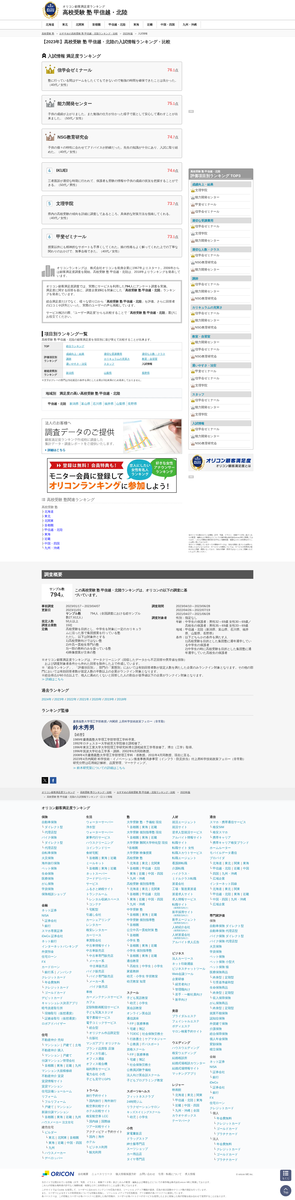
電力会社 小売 (95, 1074)
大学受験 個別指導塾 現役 (144, 832)
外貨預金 (48, 951)
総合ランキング (75, 346)
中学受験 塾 (135, 909)
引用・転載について (170, 1174)
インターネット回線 (223, 883)
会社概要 (83, 1174)
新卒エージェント (184, 921)
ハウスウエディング (185, 1048)
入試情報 (198, 423)
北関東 (49, 520)
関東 (199, 1095)
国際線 (105, 1121)
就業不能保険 (219, 1013)
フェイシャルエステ (185, 1021)
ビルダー (51, 1132)
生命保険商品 (219, 987)
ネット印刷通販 (182, 963)
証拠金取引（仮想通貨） (61, 1018)
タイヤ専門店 (136, 1159)
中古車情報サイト (98, 945)
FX (44, 961)
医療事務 (143, 1023)
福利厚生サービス (98, 1069)
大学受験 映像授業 (139, 852)
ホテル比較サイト (98, 1111)
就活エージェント (184, 822)
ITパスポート (151, 1044)
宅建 (133, 1028)
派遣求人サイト (182, 894)
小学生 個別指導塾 (139, 950)
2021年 (84, 699)
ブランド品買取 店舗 (100, 1048)
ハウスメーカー (55, 1153)
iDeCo (214, 1082)
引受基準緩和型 (223, 982)
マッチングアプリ (184, 1073)
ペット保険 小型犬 (222, 961)
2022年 (72, 699)
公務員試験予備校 (139, 1070)
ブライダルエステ (184, 1016)
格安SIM (218, 827)
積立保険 (216, 1049)
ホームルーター (220, 848)
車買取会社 (93, 940)
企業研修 (178, 979)
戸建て (67, 1045)
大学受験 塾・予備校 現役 (144, 822)
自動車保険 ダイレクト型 (227, 926)
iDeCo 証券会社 (52, 936)
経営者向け (182, 984)
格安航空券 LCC (97, 1116)
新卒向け (181, 999)
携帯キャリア (222, 837)
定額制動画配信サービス (102, 1007)
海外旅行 (110, 1100)
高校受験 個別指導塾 (141, 883)
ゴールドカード (55, 992)
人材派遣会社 (181, 936)
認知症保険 (217, 1018)
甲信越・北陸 (53, 529)
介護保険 (216, 1028)
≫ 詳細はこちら (53, 679)
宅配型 (93, 909)
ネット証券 (49, 910)
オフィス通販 (95, 1058)
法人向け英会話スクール (143, 1075)
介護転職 (178, 868)
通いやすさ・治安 (76, 363)
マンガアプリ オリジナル (103, 1043)
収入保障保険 (222, 998)
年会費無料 (52, 982)
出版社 (93, 1038)
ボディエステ (181, 1026)
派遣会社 (178, 883)
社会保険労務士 (152, 1033)
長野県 (146, 372)
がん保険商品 (219, 1003)
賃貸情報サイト (52, 1081)
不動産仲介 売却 (53, 1040)
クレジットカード (54, 977)
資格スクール (136, 1049)
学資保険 (48, 889)
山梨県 (108, 372)
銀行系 (49, 972)
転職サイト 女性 (183, 848)
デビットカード (52, 998)
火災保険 (48, 858)
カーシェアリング (98, 920)
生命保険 (48, 873)
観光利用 (95, 1152)
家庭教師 (133, 971)
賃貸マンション (52, 1086)
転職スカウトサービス (187, 852)
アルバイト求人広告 (185, 942)
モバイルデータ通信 (223, 852)
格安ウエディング (184, 1053)
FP (132, 1023)
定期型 (229, 977)
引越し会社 (93, 914)
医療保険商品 (219, 972)
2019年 (109, 699)
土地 (78, 1045)
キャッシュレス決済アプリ (60, 1003)
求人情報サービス (184, 899)
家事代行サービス (98, 837)
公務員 (134, 1044)
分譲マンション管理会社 (58, 1060)
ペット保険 (49, 868)
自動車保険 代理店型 (224, 931)
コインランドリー (98, 848)
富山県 (85, 403)
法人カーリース (182, 958)
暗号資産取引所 (52, 1008)
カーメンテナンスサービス (104, 997)
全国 (196, 1110)
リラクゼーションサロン (143, 1107)
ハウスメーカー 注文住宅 (57, 1122)
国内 (92, 1136)
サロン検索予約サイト (187, 1031)
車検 (89, 992)
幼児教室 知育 (136, 981)
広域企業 (219, 878)
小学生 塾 (133, 940)
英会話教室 (134, 1008)
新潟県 (70, 372)
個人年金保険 (219, 1039)
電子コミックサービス (101, 1022)
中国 (246, 868)
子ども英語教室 (137, 998)
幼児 (133, 1003)
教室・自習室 (149, 358)
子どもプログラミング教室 (145, 1080)
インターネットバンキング (60, 946)
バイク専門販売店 (101, 976)
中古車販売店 (95, 950)
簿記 (142, 1028)
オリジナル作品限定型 (104, 1033)
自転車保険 (49, 852)
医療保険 (48, 878)
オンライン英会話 (139, 1013)
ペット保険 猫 (219, 967)
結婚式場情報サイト (185, 1068)
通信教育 (133, 961)
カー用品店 (134, 1154)
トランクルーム (96, 894)
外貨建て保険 (219, 1023)
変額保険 (216, 1044)
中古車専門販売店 (101, 955)
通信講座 (133, 1018)
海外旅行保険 (51, 863)
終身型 (217, 977)
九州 (78, 1065)
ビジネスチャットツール (188, 968)
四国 (216, 873)
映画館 (176, 1089)
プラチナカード (227, 1134)
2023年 (59, 699)
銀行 (48, 926)
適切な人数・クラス (153, 353)
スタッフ (109, 363)
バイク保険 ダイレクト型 (227, 936)
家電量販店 (134, 1133)
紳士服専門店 (136, 1144)
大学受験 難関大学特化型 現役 (147, 842)
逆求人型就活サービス (187, 832)
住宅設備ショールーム (57, 1091)
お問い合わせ (147, 1174)
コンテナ (95, 904)
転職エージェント (184, 858)
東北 (47, 516)
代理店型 (51, 832)
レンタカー (93, 924)
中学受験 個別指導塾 (141, 920)
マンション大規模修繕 (57, 1070)
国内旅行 (95, 1100)
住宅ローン (49, 956)
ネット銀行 (49, 941)
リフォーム (49, 1096)
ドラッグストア (137, 1138)
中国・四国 (52, 543)
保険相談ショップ (54, 894)
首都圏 (49, 525)
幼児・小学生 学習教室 (142, 976)
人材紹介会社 (181, 928)
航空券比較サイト (98, 1106)
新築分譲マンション (55, 1112)
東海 (47, 534)
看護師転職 (179, 863)
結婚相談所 (179, 1058)
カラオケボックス (184, 1115)
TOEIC (134, 1033)
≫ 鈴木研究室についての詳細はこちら (99, 768)
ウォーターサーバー (99, 822)
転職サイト (179, 842)
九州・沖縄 (52, 548)
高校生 (134, 966)
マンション (52, 1045)
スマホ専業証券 (52, 931)
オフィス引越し (96, 1053)
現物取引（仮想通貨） (60, 1013)
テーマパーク (181, 1120)
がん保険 (48, 883)
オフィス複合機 (96, 1064)
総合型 (93, 1027)
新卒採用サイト (182, 913)
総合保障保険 (219, 1033)
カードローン (51, 967)
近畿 (47, 539)
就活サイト (179, 827)
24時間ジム (134, 1101)
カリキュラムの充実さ (117, 358)
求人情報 (190, 1174)
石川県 (97, 403)
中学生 (146, 966)
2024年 (47, 699)
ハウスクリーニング (99, 842)
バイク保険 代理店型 (224, 941)
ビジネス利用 (98, 1147)
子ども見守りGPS (98, 1079)
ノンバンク (64, 972)
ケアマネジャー (155, 1039)
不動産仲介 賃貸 (53, 1076)
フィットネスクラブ (140, 1096)
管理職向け (182, 989)
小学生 (158, 966)
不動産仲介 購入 (53, 1050)
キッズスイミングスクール (143, 1112)
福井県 (109, 403)
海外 (101, 1136)
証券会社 (51, 920)
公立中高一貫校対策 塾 (142, 930)
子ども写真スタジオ (99, 1012)
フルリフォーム (55, 1101)
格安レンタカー (96, 930)
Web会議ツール (182, 974)
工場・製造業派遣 (184, 889)
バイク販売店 (95, 971)
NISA (45, 915)
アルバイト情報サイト (187, 837)
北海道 (49, 511)
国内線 (93, 1121)
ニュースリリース (102, 1174)
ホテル (90, 1142)
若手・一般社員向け (188, 994)
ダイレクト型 (54, 827)
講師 (68, 358)
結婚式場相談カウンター (188, 1063)
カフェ (90, 1002)
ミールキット (95, 863)
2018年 (122, 699)
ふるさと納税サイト (99, 889)
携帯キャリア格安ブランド (231, 842)
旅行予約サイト (96, 1095)
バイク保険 (49, 837)
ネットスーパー (96, 873)
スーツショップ (137, 1148)
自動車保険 (49, 822)
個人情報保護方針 (126, 1174)
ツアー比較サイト (98, 1126)
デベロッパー (54, 1158)
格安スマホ (220, 832)
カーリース (93, 935)
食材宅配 (92, 852)
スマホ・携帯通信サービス (228, 822)
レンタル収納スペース (104, 899)
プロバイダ (217, 858)
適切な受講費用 (113, 353)
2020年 (97, 699)
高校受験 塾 (135, 858)
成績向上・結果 (75, 353)
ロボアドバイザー (54, 1023)
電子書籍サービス (98, 1017)
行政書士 (136, 1039)
